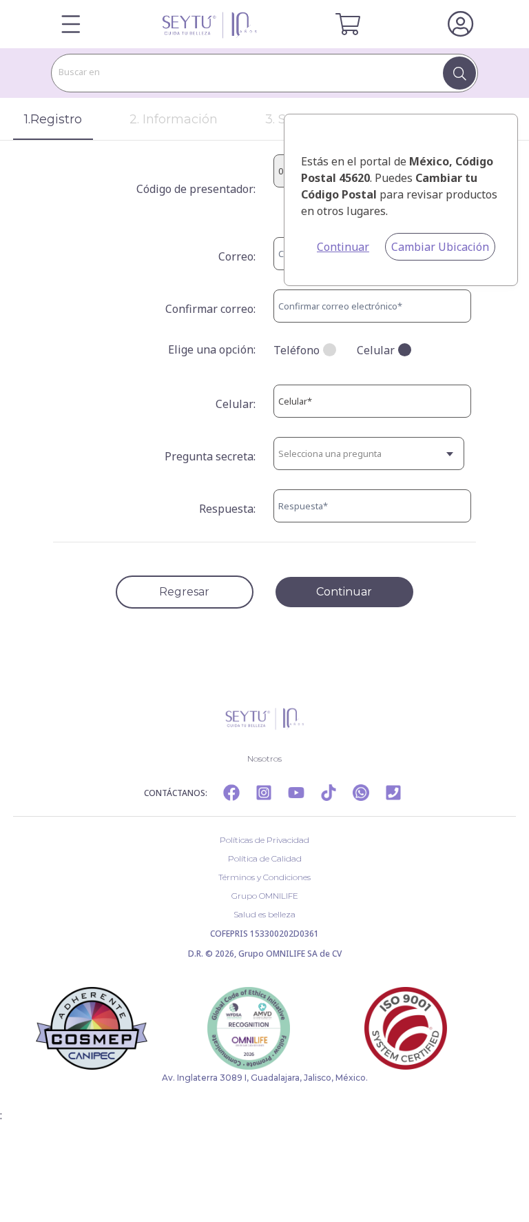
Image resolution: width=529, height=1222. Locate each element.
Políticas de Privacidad (264, 840)
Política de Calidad (265, 858)
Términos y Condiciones (264, 877)
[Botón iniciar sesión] (460, 24)
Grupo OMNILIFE (264, 895)
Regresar (184, 591)
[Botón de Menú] (71, 24)
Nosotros (264, 758)
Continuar (343, 246)
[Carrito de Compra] (348, 24)
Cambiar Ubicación (440, 246)
